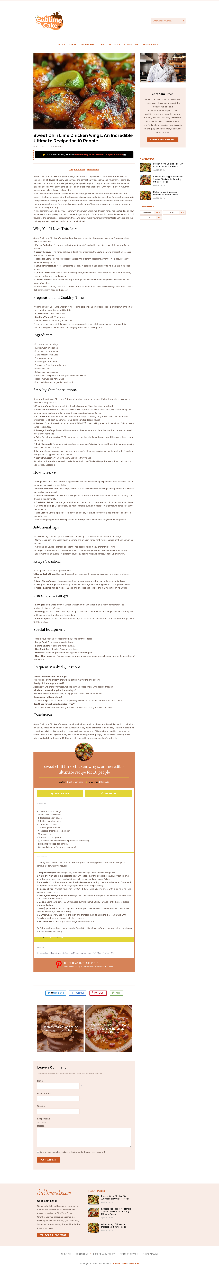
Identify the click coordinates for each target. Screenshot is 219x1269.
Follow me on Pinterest (163, 139)
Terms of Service (129, 1254)
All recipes (88, 44)
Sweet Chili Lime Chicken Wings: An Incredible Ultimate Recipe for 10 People (83, 138)
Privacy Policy (152, 44)
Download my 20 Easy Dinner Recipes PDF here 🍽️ (100, 154)
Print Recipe (93, 169)
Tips (101, 44)
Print (118, 993)
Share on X (58, 993)
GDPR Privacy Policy (104, 1254)
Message (41, 1126)
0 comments (58, 146)
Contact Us (131, 44)
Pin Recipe (110, 793)
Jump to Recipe (77, 169)
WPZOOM (134, 1264)
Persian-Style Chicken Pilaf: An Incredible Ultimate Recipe (168, 165)
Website (41, 1106)
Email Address (44, 1093)
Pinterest (99, 993)
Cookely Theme (119, 1264)
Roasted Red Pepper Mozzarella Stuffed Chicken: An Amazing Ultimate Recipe (168, 179)
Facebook (79, 993)
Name (40, 1081)
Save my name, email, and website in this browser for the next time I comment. (72, 1152)
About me (114, 44)
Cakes (72, 44)
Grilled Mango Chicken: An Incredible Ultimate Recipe (165, 193)
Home (61, 44)
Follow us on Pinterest (53, 1235)
